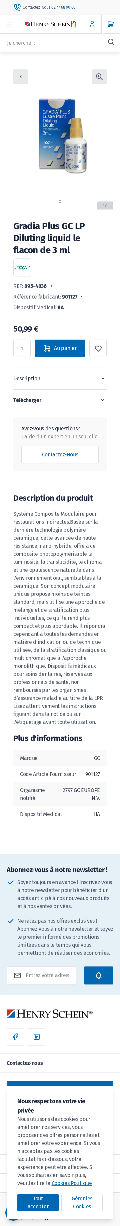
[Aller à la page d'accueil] (50, 24)
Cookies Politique (72, 1183)
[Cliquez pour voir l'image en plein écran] (99, 76)
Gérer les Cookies (82, 1202)
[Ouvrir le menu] (9, 24)
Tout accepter (38, 1202)
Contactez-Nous (60, 454)
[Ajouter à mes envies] (98, 348)
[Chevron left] (20, 76)
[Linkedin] (36, 1037)
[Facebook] (15, 1037)
